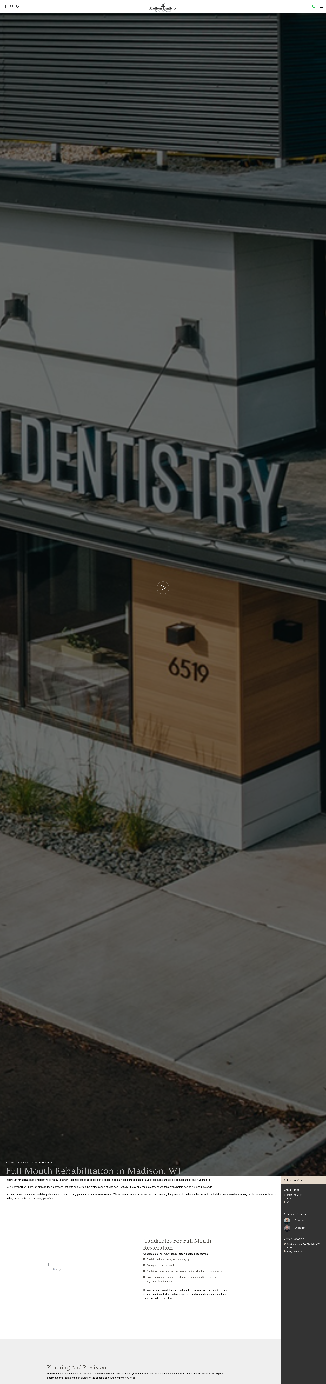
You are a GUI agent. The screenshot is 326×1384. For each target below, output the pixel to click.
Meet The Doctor (295, 1195)
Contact (291, 1202)
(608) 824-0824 (294, 1251)
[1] (313, 6)
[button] (321, 6)
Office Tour (292, 1198)
